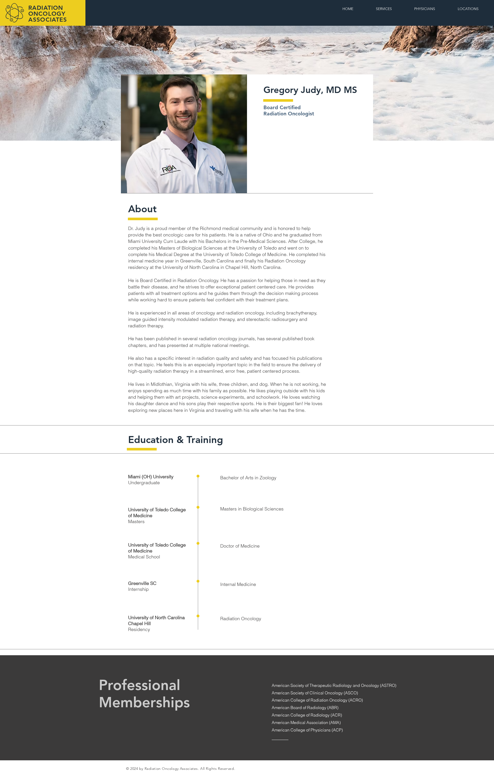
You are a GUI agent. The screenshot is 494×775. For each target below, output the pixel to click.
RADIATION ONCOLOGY (47, 10)
